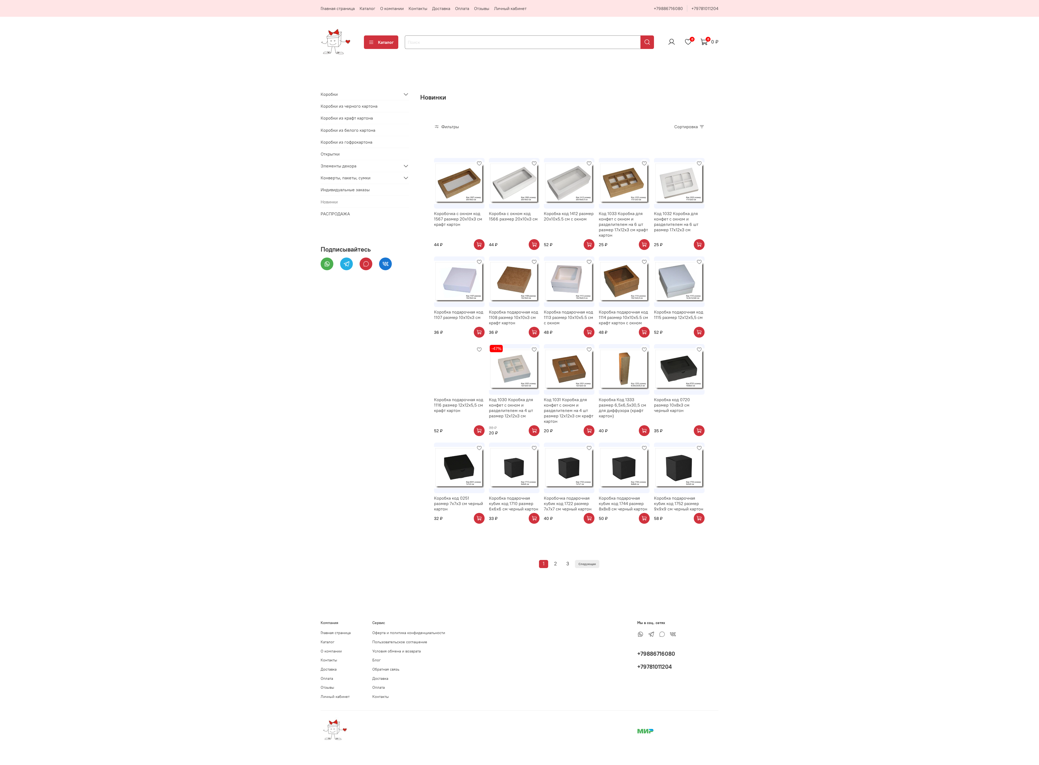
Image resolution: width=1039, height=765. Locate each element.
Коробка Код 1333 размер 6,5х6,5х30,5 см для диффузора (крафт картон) (622, 407)
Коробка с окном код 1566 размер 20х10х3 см (513, 216)
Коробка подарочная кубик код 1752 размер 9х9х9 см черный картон (678, 503)
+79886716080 (668, 8)
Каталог (367, 8)
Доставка (441, 8)
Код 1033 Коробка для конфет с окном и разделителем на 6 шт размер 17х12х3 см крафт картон (623, 224)
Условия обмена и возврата (396, 651)
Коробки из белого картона (348, 130)
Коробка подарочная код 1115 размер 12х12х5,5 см (678, 314)
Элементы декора (338, 166)
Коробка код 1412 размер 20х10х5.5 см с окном (569, 216)
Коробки (329, 94)
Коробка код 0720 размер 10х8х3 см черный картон (672, 405)
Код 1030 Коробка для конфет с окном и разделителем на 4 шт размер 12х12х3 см (511, 407)
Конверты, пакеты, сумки (345, 177)
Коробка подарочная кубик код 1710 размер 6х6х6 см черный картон (513, 503)
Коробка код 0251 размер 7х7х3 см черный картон (458, 503)
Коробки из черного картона (349, 106)
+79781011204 (704, 8)
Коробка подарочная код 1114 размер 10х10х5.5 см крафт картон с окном (623, 317)
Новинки (329, 201)
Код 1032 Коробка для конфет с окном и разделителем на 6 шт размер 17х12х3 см (676, 221)
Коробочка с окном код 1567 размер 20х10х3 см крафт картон (458, 219)
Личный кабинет (510, 8)
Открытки (330, 153)
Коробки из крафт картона (347, 118)
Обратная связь (385, 669)
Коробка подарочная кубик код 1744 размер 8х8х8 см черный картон (623, 503)
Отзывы (481, 8)
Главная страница (338, 8)
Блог (376, 660)
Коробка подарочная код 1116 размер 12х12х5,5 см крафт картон (458, 405)
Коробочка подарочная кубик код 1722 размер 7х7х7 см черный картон (567, 503)
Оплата (462, 8)
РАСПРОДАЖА (335, 213)
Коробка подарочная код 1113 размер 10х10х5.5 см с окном (568, 317)
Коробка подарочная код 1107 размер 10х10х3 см (458, 314)
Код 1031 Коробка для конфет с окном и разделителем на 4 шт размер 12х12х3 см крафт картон (568, 410)
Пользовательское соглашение (399, 641)
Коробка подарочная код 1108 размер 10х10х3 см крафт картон (513, 317)
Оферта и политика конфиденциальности (408, 632)
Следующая (587, 564)
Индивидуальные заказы (345, 189)
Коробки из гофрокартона (346, 141)
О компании (392, 8)
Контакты (418, 8)
